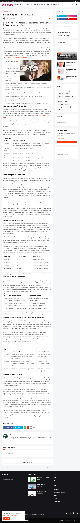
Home (3, 1)
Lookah (67, 101)
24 (66, 477)
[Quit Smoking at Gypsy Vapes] (61, 64)
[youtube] (77, 1)
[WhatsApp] (25, 427)
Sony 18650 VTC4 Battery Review (43, 478)
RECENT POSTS (19, 4)
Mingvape (61, 107)
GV (68, 99)
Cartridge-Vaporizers (66, 492)
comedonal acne (35, 187)
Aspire (60, 93)
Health (12, 423)
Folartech (61, 99)
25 (66, 474)
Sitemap (7, 1)
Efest (67, 93)
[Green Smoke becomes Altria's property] (61, 78)
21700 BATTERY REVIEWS (63, 35)
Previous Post (5, 467)
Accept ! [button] (7, 518)
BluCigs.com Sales (41, 484)
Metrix (67, 104)
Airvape (67, 91)
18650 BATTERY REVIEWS (63, 30)
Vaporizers (66, 501)
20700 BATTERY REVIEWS (63, 32)
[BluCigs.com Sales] (32, 486)
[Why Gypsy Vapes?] (32, 493)
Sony (69, 107)
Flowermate (69, 96)
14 (66, 485)
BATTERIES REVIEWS (52, 4)
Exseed (60, 96)
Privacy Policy (14, 1)
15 (66, 483)
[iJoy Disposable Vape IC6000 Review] (61, 71)
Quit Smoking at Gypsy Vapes (71, 63)
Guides (9, 11)
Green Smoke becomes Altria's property (71, 77)
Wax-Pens (66, 504)
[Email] (31, 427)
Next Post (49, 467)
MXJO (60, 104)
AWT (60, 91)
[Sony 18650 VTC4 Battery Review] (32, 479)
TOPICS (28, 4)
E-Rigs (66, 495)
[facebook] (73, 1)
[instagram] (72, 16)
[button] (73, 5)
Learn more (14, 515)
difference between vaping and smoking (16, 57)
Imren (60, 101)
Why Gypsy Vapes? (41, 491)
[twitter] (69, 1)
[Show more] (34, 427)
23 (66, 480)
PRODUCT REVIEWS (39, 4)
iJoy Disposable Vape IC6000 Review (71, 70)
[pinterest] (75, 1)
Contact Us (20, 1)
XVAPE (60, 109)
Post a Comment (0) (27, 462)
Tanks (66, 498)
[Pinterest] (28, 427)
